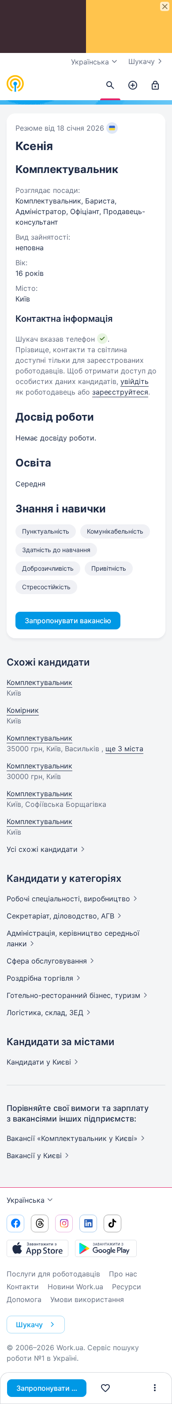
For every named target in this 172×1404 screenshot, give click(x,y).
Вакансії (34, 1155)
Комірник (23, 710)
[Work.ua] (15, 84)
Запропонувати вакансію (51, 1388)
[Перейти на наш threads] (40, 1223)
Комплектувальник (39, 682)
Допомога (24, 1299)
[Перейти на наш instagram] (64, 1223)
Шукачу (141, 61)
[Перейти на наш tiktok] (112, 1223)
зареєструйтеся (120, 392)
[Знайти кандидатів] (110, 85)
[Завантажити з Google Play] (106, 1248)
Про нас (123, 1273)
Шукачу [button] (29, 1324)
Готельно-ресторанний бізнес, (73, 995)
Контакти (23, 1286)
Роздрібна (40, 978)
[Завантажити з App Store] (37, 1248)
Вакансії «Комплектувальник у (72, 1138)
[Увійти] (155, 85)
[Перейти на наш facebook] (15, 1223)
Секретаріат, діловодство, (60, 915)
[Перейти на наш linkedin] (88, 1223)
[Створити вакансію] (133, 85)
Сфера (47, 960)
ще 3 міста (124, 748)
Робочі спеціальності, (68, 898)
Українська (26, 1200)
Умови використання (87, 1299)
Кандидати (39, 1062)
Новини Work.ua (75, 1286)
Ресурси (126, 1286)
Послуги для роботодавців (53, 1273)
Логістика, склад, (45, 1012)
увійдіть (134, 381)
